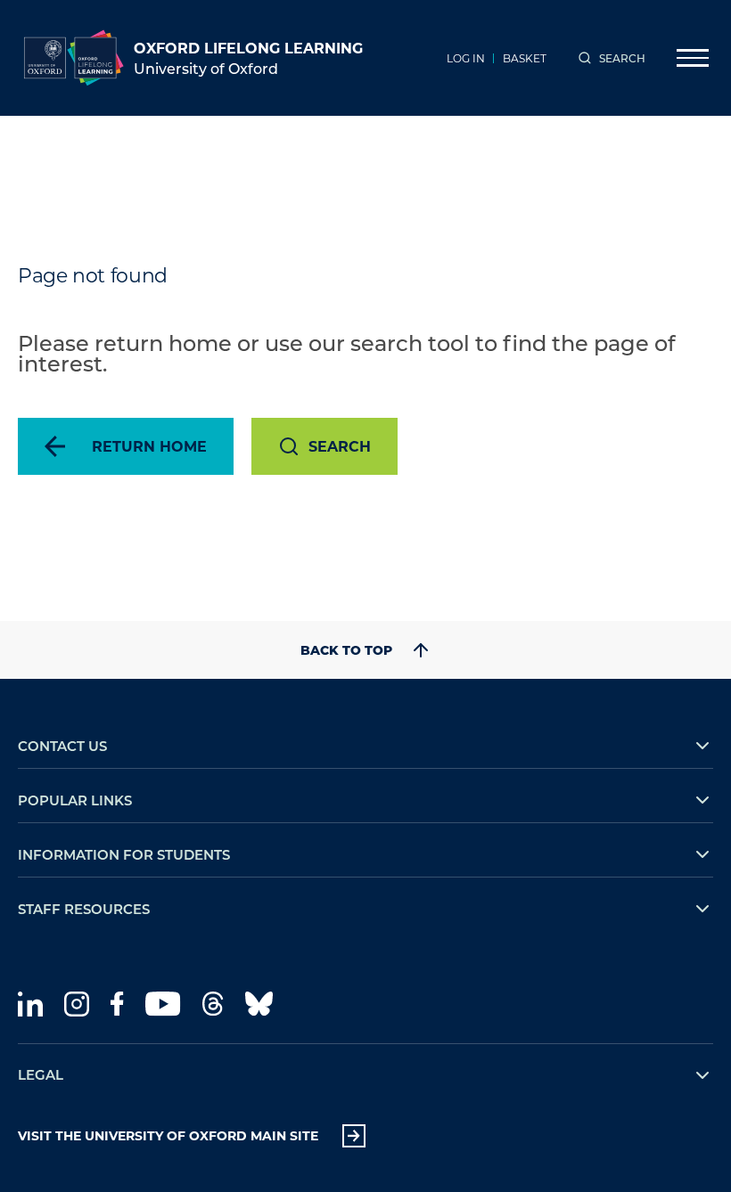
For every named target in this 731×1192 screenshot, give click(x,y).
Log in (466, 58)
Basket (524, 58)
